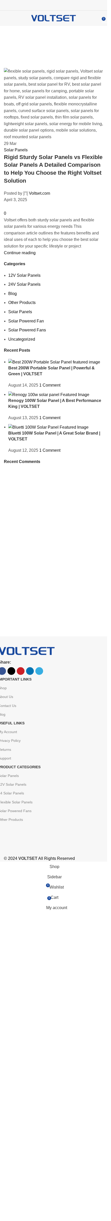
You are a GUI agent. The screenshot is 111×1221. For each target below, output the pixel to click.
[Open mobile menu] (6, 18)
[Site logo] (53, 18)
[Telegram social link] (66, 5)
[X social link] (47, 5)
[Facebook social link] (41, 5)
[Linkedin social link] (60, 5)
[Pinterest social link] (54, 5)
